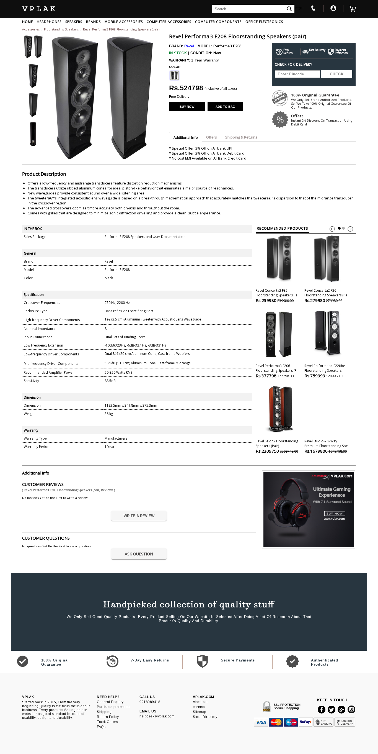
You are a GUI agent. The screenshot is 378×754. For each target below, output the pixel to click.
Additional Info (186, 137)
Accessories (31, 29)
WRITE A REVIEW (139, 516)
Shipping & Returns (241, 137)
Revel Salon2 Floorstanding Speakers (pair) (277, 446)
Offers (321, 119)
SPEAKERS (73, 21)
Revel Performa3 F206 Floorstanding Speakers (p (276, 370)
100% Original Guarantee (321, 101)
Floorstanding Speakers (61, 29)
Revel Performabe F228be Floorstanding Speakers (324, 370)
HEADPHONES (49, 21)
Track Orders (107, 722)
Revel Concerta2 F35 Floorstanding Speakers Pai (277, 295)
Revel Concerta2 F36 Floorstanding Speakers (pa (325, 295)
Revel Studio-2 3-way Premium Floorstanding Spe (326, 446)
